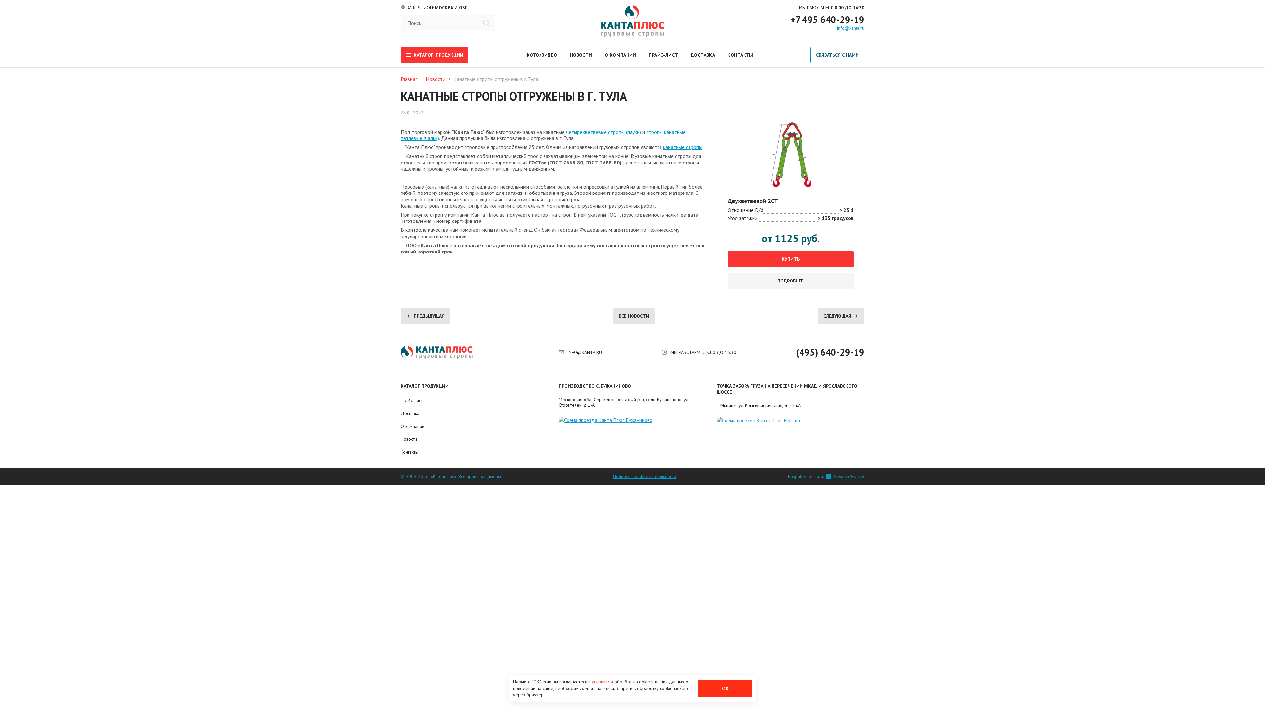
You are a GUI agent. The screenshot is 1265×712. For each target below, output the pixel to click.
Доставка (703, 55)
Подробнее (790, 281)
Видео (549, 55)
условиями (603, 682)
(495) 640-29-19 (830, 352)
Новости (581, 55)
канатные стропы (682, 147)
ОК (725, 688)
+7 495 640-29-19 (827, 19)
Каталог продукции (425, 386)
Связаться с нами (837, 55)
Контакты (740, 55)
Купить (791, 259)
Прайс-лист (663, 55)
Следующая (837, 316)
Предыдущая (429, 316)
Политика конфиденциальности (644, 476)
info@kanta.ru (850, 28)
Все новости (634, 316)
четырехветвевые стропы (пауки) (603, 132)
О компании (620, 55)
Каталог (438, 55)
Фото (532, 55)
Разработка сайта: (806, 476)
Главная (409, 79)
